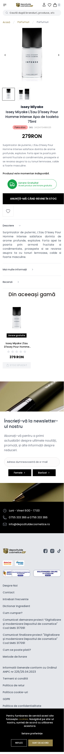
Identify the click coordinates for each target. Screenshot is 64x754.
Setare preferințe (32, 733)
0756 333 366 (38, 517)
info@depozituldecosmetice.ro (29, 524)
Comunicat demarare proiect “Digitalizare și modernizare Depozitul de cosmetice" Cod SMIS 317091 (32, 624)
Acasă (6, 22)
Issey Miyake (32, 106)
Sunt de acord (40, 742)
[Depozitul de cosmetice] (24, 5)
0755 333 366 (18, 517)
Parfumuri (23, 22)
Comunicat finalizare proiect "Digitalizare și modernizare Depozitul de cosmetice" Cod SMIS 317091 (31, 639)
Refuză (19, 742)
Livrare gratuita (16, 335)
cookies (23, 719)
